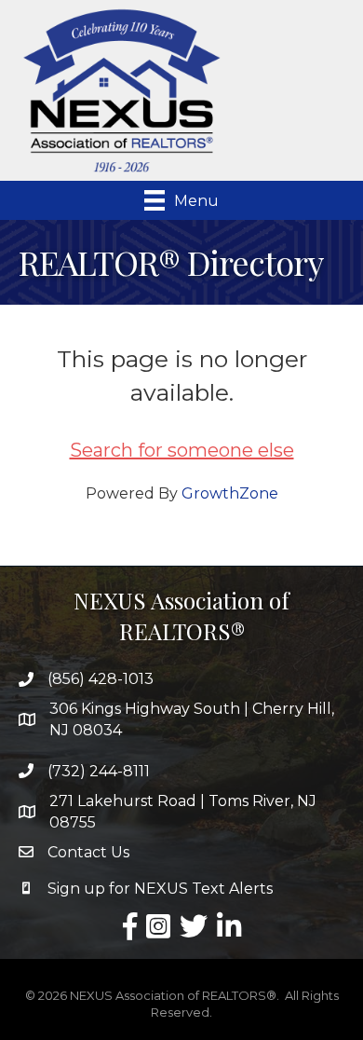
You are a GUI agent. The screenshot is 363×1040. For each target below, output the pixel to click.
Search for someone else (182, 450)
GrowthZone (230, 493)
